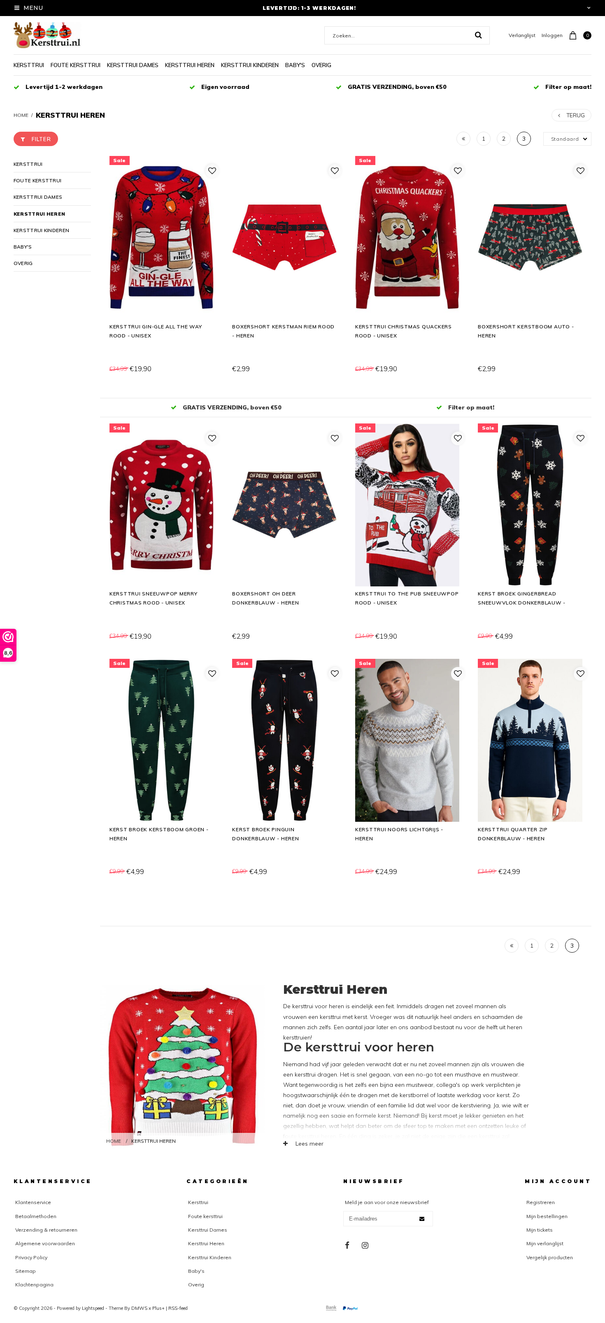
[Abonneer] (421, 1219)
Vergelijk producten (549, 1257)
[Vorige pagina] (463, 139)
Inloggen (552, 35)
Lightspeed (93, 1308)
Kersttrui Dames (132, 65)
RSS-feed (178, 1308)
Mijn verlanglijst (544, 1243)
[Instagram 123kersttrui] (365, 1245)
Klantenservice (33, 1202)
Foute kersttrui (75, 65)
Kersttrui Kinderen (250, 65)
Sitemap (25, 1271)
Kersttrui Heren (189, 65)
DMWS (139, 1308)
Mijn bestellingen (547, 1216)
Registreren (540, 1202)
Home (21, 115)
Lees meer (308, 1143)
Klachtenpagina (34, 1284)
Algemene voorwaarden (45, 1243)
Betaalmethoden (35, 1216)
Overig (321, 65)
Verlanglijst (522, 35)
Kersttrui (29, 65)
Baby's (295, 65)
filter (41, 139)
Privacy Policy (31, 1257)
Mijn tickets (539, 1230)
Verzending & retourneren (46, 1230)
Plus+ (158, 1308)
